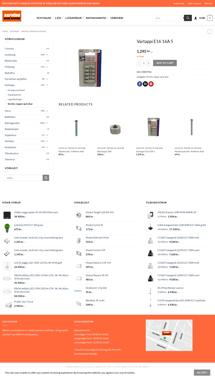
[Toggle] (47, 54)
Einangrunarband (16, 90)
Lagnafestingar (15, 99)
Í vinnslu (9, 48)
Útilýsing (9, 66)
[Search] (188, 18)
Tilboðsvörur (12, 153)
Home (5, 31)
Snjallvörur (11, 135)
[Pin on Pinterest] (151, 84)
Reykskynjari (12, 128)
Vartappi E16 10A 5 (145, 151)
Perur (8, 110)
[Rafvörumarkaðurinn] (17, 16)
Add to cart (165, 62)
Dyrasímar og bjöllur (16, 78)
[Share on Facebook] (139, 84)
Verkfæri (116, 17)
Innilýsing (10, 54)
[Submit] (46, 178)
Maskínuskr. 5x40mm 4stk (71, 151)
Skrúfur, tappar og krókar (33, 31)
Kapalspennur (14, 94)
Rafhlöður (10, 116)
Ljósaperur (73, 17)
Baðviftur (10, 72)
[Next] (210, 136)
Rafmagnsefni (96, 17)
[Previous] (59, 136)
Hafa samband (194, 3)
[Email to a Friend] (145, 84)
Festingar (44, 17)
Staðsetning (178, 3)
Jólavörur (10, 159)
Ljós (58, 17)
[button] (195, 17)
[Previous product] (209, 31)
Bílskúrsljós (11, 60)
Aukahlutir (10, 147)
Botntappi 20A (104, 151)
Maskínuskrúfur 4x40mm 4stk (189, 151)
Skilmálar (208, 3)
